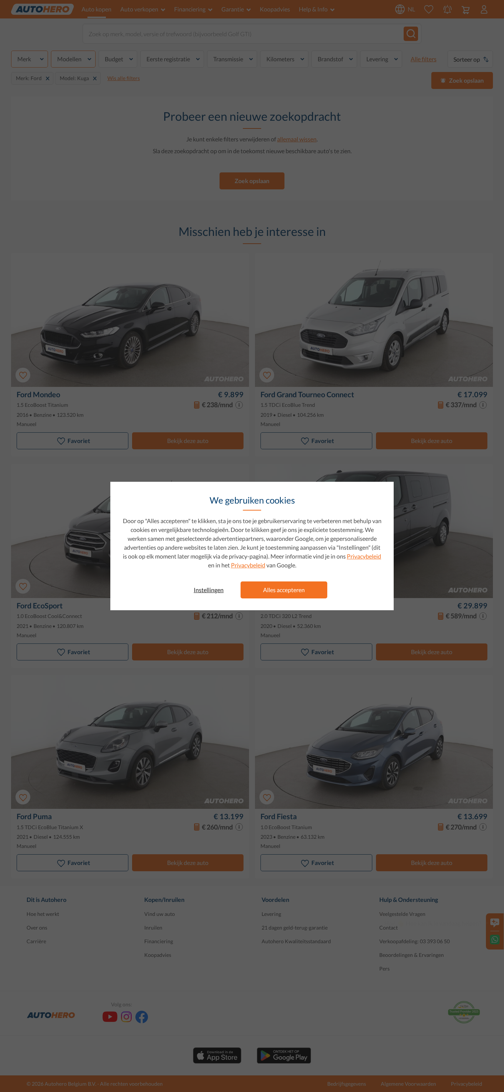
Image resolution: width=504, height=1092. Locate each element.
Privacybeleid (364, 556)
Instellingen (209, 589)
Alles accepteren (284, 589)
